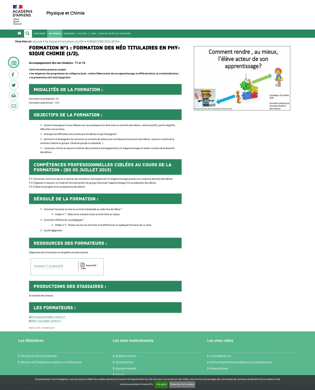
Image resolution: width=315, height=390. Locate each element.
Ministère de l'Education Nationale (39, 356)
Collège (82, 33)
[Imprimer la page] (14, 96)
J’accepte (161, 384)
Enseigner (69, 33)
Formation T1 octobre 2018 (48, 266)
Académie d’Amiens (126, 356)
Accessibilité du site (220, 356)
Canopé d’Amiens (125, 362)
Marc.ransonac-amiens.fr (46, 321)
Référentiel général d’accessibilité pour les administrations (241, 362)
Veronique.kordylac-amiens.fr (48, 317)
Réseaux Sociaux (219, 368)
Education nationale (126, 368)
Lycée (93, 33)
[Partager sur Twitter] (14, 86)
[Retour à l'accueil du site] (20, 34)
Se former (55, 33)
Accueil (37, 41)
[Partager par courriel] (11, 103)
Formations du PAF (72, 41)
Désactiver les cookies (182, 384)
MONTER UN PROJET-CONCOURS (115, 33)
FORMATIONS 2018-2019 (102, 41)
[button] (28, 34)
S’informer (39, 33)
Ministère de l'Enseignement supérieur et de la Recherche (51, 362)
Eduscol (120, 374)
